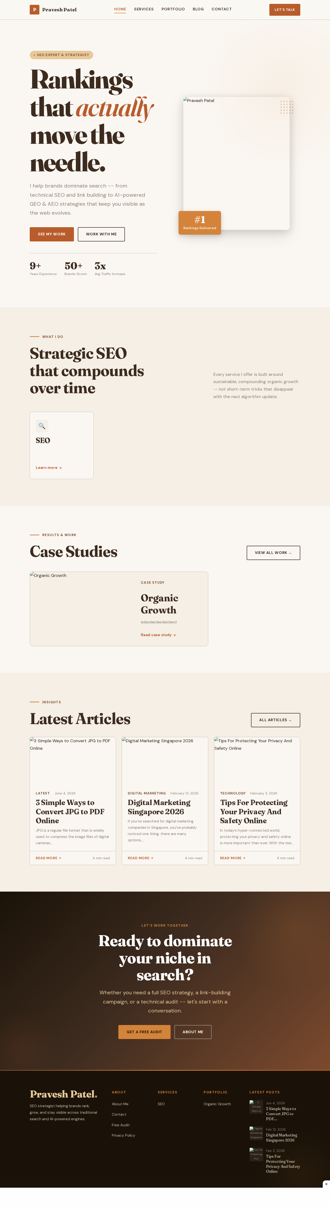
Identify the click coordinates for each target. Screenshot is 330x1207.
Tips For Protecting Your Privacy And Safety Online (253, 811)
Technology (233, 793)
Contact (222, 9)
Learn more (46, 467)
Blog (198, 9)
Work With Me (101, 234)
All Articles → (275, 720)
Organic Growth (217, 1104)
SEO (161, 1104)
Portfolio (173, 9)
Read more (46, 858)
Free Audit (121, 1125)
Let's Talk (285, 9)
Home (120, 9)
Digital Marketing (147, 793)
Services (144, 9)
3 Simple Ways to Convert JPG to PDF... (281, 1113)
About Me (193, 1032)
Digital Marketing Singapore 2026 (159, 807)
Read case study (156, 635)
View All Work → (273, 552)
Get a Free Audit (144, 1032)
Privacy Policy (123, 1135)
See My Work (52, 234)
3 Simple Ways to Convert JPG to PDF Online (70, 811)
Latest (43, 793)
